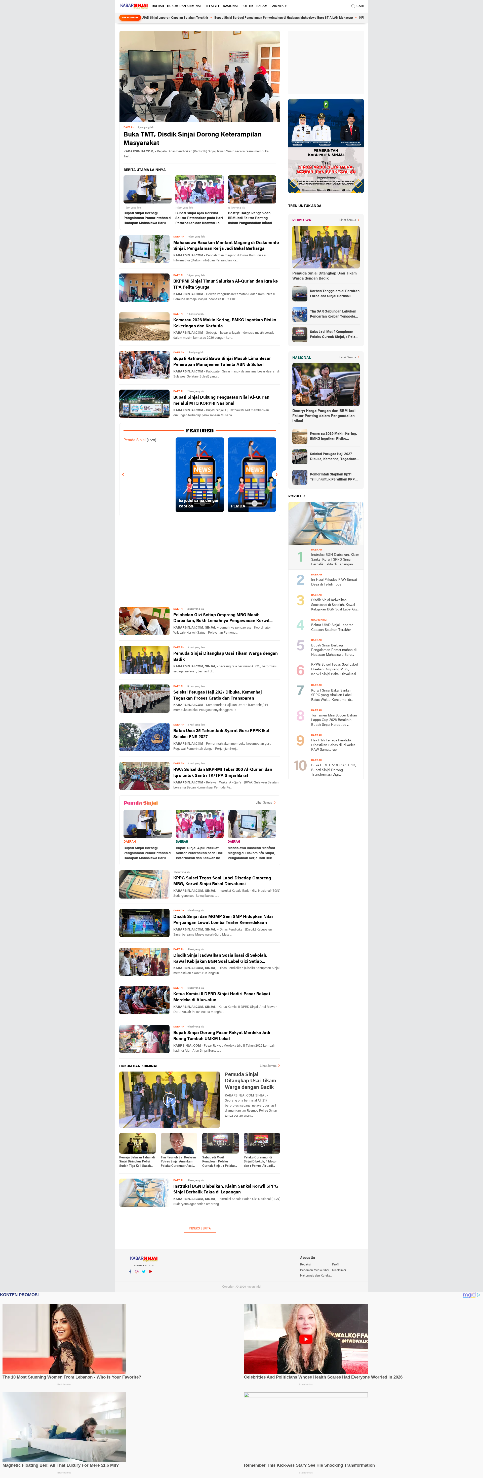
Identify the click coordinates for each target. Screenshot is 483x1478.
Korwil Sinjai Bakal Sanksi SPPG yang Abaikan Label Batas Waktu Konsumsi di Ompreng (331, 696)
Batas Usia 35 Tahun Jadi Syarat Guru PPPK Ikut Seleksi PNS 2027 (221, 734)
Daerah (158, 6)
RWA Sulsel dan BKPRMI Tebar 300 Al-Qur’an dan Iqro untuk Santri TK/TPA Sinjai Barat (222, 773)
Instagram (136, 1278)
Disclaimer (339, 1270)
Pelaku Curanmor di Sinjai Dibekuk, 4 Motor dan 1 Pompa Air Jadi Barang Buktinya (260, 1162)
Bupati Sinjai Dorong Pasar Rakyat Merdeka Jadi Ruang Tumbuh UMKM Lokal (221, 1036)
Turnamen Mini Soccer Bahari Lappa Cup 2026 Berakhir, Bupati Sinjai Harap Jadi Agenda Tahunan (334, 721)
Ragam (261, 6)
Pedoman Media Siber (314, 1270)
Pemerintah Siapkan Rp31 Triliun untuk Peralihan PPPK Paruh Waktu (333, 477)
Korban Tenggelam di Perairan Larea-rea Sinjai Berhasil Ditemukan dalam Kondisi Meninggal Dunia (334, 294)
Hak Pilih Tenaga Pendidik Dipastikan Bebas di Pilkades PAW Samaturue (333, 745)
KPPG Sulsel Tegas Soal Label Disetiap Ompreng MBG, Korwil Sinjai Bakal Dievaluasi (222, 881)
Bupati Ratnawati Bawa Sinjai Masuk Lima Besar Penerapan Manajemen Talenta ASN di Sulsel (222, 362)
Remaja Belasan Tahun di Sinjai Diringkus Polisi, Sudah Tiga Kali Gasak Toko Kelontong (137, 1162)
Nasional (230, 6)
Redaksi (305, 1264)
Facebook (130, 1278)
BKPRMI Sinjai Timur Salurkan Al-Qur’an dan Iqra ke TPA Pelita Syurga (225, 284)
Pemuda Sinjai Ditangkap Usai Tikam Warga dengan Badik (225, 656)
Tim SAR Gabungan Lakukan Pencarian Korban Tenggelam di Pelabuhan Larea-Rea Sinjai (334, 314)
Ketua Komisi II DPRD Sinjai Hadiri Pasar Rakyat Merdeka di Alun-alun (221, 997)
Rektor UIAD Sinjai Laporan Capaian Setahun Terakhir (332, 627)
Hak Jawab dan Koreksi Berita (316, 1275)
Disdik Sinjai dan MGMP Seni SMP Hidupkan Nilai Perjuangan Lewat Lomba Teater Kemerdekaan (223, 920)
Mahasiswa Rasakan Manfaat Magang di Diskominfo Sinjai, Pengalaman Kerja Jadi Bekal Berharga (226, 246)
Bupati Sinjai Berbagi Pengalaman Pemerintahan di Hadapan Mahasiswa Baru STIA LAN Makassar (228, 17)
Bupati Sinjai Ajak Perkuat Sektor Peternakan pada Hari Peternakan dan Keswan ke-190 (199, 219)
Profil (335, 1264)
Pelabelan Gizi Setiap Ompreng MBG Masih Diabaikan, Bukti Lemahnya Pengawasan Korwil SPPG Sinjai (221, 618)
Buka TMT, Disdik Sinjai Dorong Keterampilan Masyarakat (193, 139)
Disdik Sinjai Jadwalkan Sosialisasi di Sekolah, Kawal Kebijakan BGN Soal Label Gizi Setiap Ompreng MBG (220, 959)
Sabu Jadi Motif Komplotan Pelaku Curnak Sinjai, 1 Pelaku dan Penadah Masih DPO (219, 1162)
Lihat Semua (264, 802)
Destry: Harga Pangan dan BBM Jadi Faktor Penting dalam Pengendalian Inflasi (250, 218)
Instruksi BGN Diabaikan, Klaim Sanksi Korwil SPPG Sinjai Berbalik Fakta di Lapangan (225, 1189)
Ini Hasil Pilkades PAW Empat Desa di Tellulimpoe (334, 582)
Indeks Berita (200, 1228)
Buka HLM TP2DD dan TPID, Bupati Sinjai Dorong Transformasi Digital (333, 770)
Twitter (143, 1278)
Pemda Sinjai (135, 440)
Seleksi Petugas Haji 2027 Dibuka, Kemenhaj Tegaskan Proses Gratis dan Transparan (217, 695)
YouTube (150, 1278)
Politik (247, 6)
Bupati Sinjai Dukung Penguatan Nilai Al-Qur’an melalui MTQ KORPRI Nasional (221, 400)
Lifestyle (212, 6)
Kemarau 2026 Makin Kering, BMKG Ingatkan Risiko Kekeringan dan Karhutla (224, 323)
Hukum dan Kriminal (184, 6)
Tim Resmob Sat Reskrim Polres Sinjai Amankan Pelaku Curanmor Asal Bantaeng (178, 1162)
